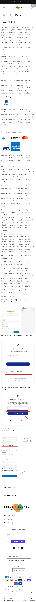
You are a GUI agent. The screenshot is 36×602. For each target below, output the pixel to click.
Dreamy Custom (17, 586)
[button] (4, 8)
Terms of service (12, 592)
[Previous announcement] (3, 2)
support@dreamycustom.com (14, 61)
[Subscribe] (29, 535)
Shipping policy (25, 592)
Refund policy (15, 589)
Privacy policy (27, 589)
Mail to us (8, 519)
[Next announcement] (33, 2)
